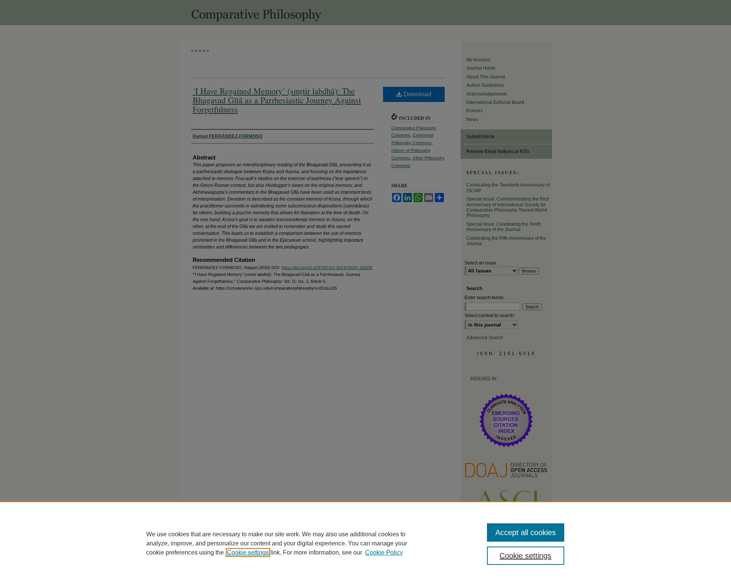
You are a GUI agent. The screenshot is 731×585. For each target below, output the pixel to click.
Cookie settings (248, 552)
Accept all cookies (525, 532)
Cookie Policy (384, 552)
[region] (365, 543)
